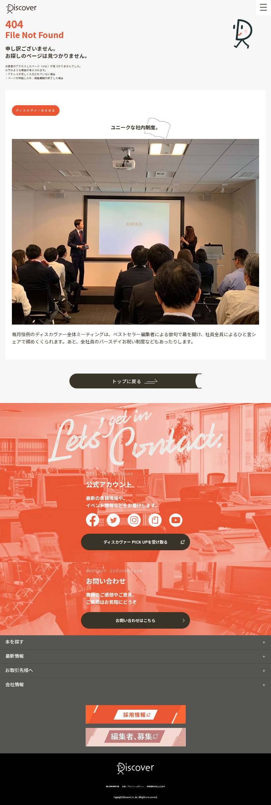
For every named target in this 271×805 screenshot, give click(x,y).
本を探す (14, 641)
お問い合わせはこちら (135, 620)
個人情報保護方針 (113, 786)
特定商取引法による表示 (156, 786)
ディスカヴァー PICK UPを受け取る (135, 542)
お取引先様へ (19, 670)
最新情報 (14, 655)
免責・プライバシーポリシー (133, 786)
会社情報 (14, 684)
